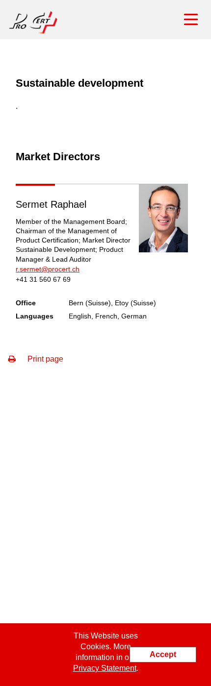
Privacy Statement (104, 668)
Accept (163, 654)
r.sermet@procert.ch (47, 269)
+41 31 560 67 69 (43, 279)
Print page (44, 359)
